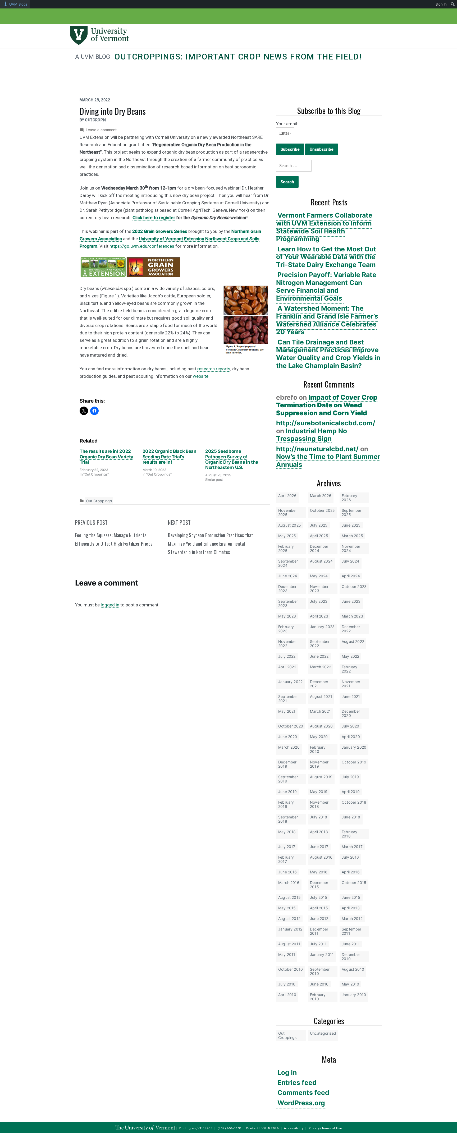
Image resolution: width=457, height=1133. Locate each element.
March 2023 (352, 616)
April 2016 (351, 872)
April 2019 (351, 791)
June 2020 (287, 736)
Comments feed (303, 1093)
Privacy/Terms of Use (325, 1128)
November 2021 (351, 683)
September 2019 (288, 779)
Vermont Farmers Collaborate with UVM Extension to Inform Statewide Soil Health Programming (324, 227)
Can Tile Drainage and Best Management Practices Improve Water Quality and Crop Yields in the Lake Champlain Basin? (328, 354)
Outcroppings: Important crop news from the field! (238, 56)
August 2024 (321, 561)
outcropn (95, 120)
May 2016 (318, 872)
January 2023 (322, 626)
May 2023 (287, 616)
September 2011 (352, 931)
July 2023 (319, 601)
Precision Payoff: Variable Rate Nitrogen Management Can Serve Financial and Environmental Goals (326, 286)
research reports (213, 368)
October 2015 (354, 882)
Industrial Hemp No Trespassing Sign (311, 435)
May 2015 (287, 908)
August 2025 (289, 525)
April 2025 (319, 535)
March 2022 (320, 667)
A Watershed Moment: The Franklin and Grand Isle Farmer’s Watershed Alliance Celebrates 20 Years (327, 320)
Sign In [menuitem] (441, 4)
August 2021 (321, 696)
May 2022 (350, 656)
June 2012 (319, 918)
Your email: (287, 123)
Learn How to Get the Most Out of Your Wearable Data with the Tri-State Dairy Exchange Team (326, 257)
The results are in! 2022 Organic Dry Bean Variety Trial (106, 457)
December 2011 (319, 931)
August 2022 (353, 641)
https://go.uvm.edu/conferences (141, 246)
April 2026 (287, 495)
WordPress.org (301, 1103)
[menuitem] (453, 4)
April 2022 (287, 667)
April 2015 (319, 908)
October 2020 (290, 726)
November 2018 (319, 804)
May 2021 (286, 711)
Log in (287, 1072)
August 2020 (321, 726)
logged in (110, 604)
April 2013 (351, 908)
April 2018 (319, 832)
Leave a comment (101, 129)
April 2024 (351, 576)
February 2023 (286, 628)
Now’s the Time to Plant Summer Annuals (328, 460)
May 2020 (319, 736)
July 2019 (350, 777)
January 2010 (354, 994)
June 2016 (287, 872)
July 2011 (318, 944)
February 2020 (318, 749)
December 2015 (319, 884)
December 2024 (319, 548)
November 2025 (287, 512)
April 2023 (319, 616)
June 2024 (287, 576)
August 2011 (289, 944)
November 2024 (351, 548)
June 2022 (319, 656)
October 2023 (354, 586)
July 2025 (319, 525)
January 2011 (322, 954)
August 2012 (289, 918)
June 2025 (351, 525)
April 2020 (351, 736)
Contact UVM (256, 1128)
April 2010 (287, 994)
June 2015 (351, 897)
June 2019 (287, 791)
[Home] (99, 43)
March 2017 (352, 846)
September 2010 (320, 971)
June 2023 (351, 601)
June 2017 (319, 846)
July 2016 (350, 857)
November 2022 (287, 643)
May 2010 (350, 984)
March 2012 (352, 918)
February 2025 (286, 548)
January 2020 (354, 747)
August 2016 (321, 857)
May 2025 (287, 535)
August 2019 (321, 777)
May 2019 (318, 791)
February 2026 (349, 497)
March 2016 (288, 882)
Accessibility (294, 1128)
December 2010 (351, 956)
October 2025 (322, 510)
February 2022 (349, 669)
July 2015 (318, 897)
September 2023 (288, 603)
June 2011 (351, 944)
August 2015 (289, 897)
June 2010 (319, 984)
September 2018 (288, 819)
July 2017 (286, 846)
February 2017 (286, 859)
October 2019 (354, 762)
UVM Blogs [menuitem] (18, 4)
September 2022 (320, 643)
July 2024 (350, 561)
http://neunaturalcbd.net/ (317, 449)
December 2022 (351, 628)
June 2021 (351, 696)
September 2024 (288, 563)
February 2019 (286, 804)
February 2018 (349, 834)
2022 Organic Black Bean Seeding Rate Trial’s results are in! (169, 457)
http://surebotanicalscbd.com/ (325, 423)
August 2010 (353, 969)
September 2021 (288, 698)
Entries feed (297, 1082)
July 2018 (318, 817)
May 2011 (286, 954)
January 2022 (290, 681)
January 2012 (290, 929)
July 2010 (287, 984)
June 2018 (351, 817)
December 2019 (287, 764)
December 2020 (351, 713)
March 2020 (289, 747)
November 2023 (319, 588)
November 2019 (319, 764)
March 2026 (320, 495)
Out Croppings (287, 1035)
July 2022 (287, 656)
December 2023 (287, 588)
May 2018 (287, 832)
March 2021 (320, 711)
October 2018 (354, 802)
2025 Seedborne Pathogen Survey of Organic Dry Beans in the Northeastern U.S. (231, 459)
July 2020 (350, 726)
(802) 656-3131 (230, 1128)
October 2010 (290, 969)
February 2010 (318, 996)
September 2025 (352, 512)
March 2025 (352, 535)
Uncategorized (323, 1033)
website (200, 376)
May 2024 (319, 576)
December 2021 (319, 683)
